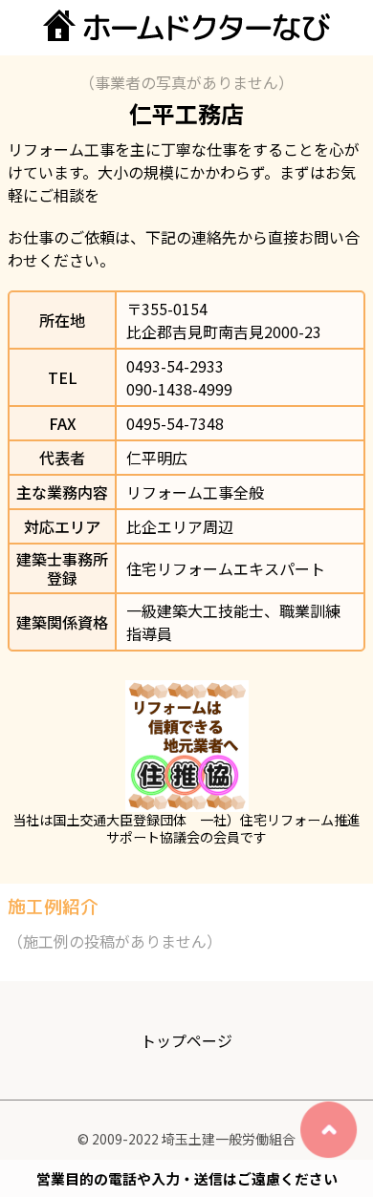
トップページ (186, 1040)
